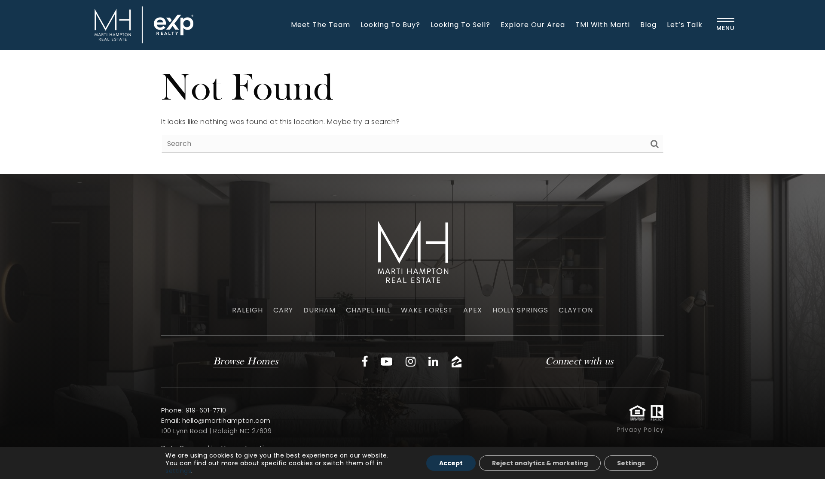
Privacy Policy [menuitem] (640, 429)
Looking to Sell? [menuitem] (460, 25)
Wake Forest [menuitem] (427, 310)
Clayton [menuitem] (576, 310)
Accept (451, 463)
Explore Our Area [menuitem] (533, 25)
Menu (725, 28)
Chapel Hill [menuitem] (368, 310)
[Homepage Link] (141, 24)
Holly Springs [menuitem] (520, 310)
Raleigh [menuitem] (247, 310)
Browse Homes (245, 362)
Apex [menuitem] (472, 310)
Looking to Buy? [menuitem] (390, 25)
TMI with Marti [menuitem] (602, 25)
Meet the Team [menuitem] (320, 25)
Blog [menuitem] (648, 25)
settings (178, 471)
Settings (631, 463)
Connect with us (579, 362)
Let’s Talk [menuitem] (685, 25)
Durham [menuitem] (319, 310)
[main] (412, 112)
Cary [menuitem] (283, 310)
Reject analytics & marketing (540, 463)
